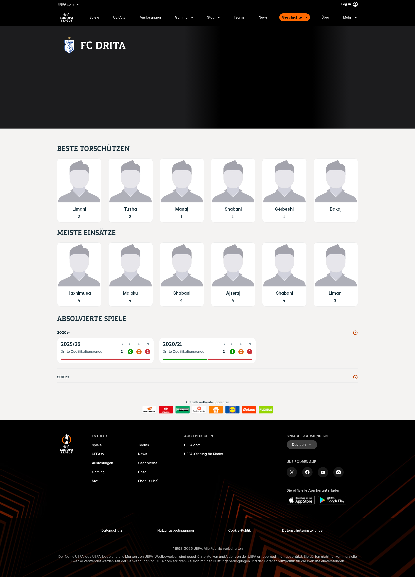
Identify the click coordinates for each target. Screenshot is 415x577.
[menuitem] (96, 17)
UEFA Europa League (66, 17)
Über (142, 472)
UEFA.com (192, 445)
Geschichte (147, 463)
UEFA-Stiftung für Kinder (203, 454)
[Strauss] (166, 410)
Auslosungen (102, 463)
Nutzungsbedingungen (175, 530)
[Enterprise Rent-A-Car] (183, 410)
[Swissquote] (199, 410)
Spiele (97, 445)
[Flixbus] (266, 410)
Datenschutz (111, 530)
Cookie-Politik (239, 530)
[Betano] (249, 410)
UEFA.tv (98, 454)
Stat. (95, 481)
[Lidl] (232, 410)
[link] (94, 17)
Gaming (98, 472)
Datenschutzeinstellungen (303, 530)
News (142, 454)
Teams (143, 445)
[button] (184, 17)
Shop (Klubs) (148, 481)
